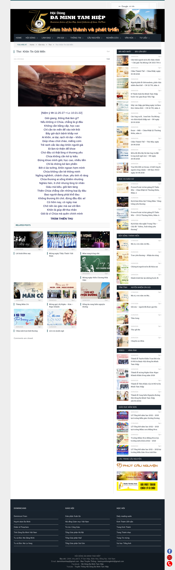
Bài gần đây (141, 52)
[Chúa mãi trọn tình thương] (28, 318)
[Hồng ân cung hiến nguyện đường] (95, 291)
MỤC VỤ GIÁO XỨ (126, 179)
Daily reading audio (124, 516)
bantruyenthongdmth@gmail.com (111, 561)
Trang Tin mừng (123, 538)
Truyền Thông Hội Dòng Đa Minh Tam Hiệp (92, 567)
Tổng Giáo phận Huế (73, 538)
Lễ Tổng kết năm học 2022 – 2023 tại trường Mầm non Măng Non (145, 428)
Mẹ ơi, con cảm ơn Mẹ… (140, 244)
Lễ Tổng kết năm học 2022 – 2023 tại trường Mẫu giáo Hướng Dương (145, 416)
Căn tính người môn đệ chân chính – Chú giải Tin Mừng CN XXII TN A (146, 61)
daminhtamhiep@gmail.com (68, 561)
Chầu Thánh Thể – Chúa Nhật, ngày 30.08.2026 (146, 72)
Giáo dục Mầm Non (128, 407)
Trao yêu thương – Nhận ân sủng (145, 255)
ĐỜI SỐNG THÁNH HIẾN (129, 236)
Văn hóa (129, 38)
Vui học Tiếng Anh (124, 543)
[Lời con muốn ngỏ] (61, 318)
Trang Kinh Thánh (124, 527)
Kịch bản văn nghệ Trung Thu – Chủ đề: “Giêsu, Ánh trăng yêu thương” (144, 226)
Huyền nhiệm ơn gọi (141, 287)
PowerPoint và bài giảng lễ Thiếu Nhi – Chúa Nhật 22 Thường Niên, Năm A (145, 190)
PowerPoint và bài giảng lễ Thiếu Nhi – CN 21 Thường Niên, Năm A (145, 213)
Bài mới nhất (125, 52)
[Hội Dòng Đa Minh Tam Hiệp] (87, 21)
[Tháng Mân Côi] (28, 291)
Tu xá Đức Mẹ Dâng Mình (24, 538)
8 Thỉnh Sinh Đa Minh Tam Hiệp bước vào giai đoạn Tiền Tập (144, 95)
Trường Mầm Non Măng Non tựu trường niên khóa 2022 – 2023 (145, 439)
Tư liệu (143, 38)
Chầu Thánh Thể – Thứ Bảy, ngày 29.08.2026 (145, 143)
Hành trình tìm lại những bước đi (144, 278)
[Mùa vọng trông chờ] (95, 240)
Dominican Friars (20, 516)
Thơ (108, 59)
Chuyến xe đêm (137, 341)
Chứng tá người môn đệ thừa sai (144, 266)
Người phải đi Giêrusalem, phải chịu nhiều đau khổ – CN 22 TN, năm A (146, 83)
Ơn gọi (60, 38)
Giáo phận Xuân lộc (73, 516)
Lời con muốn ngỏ (56, 331)
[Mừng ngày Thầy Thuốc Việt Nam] (61, 240)
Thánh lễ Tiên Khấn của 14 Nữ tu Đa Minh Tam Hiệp (146, 385)
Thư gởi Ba (135, 329)
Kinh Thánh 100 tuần (125, 522)
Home (19, 38)
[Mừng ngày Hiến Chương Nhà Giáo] (95, 265)
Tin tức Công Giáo (72, 527)
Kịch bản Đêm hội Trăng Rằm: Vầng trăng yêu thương (146, 202)
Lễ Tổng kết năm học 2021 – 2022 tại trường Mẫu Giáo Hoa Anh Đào (146, 450)
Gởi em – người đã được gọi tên (144, 307)
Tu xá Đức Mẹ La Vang (23, 543)
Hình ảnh (132, 350)
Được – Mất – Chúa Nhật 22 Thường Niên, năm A (146, 131)
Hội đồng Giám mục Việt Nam (77, 522)
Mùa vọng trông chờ (90, 253)
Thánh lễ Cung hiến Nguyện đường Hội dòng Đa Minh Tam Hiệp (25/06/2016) (145, 398)
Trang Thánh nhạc (124, 532)
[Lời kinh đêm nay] (28, 240)
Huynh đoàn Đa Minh (22, 522)
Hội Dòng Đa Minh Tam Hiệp (92, 564)
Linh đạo (46, 38)
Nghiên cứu (112, 38)
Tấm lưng (135, 318)
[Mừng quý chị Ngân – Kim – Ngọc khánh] (61, 291)
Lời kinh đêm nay (23, 253)
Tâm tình (123, 287)
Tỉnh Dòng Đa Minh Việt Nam (25, 532)
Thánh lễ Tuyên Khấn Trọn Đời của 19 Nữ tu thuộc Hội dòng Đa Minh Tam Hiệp (145, 361)
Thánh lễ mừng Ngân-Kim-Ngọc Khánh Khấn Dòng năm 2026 (144, 373)
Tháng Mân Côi (22, 304)
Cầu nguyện (93, 38)
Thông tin (75, 38)
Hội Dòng (30, 38)
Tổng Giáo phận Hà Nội (74, 532)
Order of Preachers (21, 527)
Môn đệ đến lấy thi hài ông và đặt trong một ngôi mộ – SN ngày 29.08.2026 (145, 156)
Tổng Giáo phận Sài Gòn (75, 543)
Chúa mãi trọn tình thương (27, 331)
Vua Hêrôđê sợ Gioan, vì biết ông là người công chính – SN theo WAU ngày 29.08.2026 (146, 170)
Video (121, 350)
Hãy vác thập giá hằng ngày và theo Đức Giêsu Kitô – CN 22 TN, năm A (146, 106)
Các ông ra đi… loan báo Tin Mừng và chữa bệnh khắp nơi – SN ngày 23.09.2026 (145, 119)
